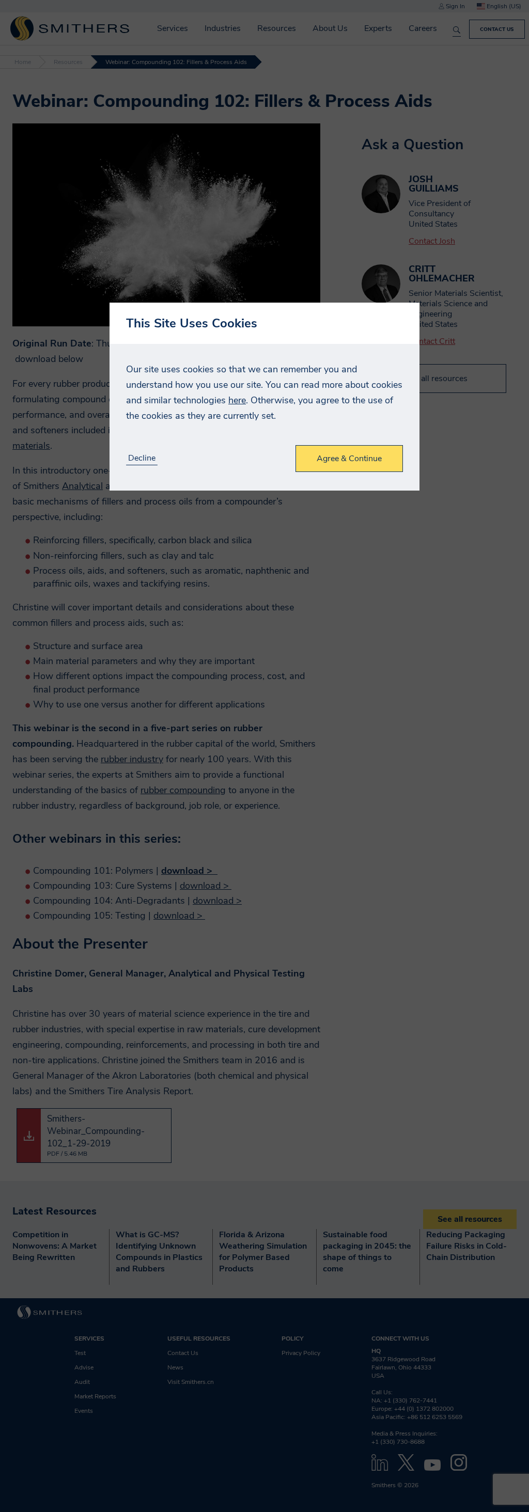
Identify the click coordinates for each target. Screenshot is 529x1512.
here (237, 400)
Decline (141, 458)
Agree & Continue (349, 458)
